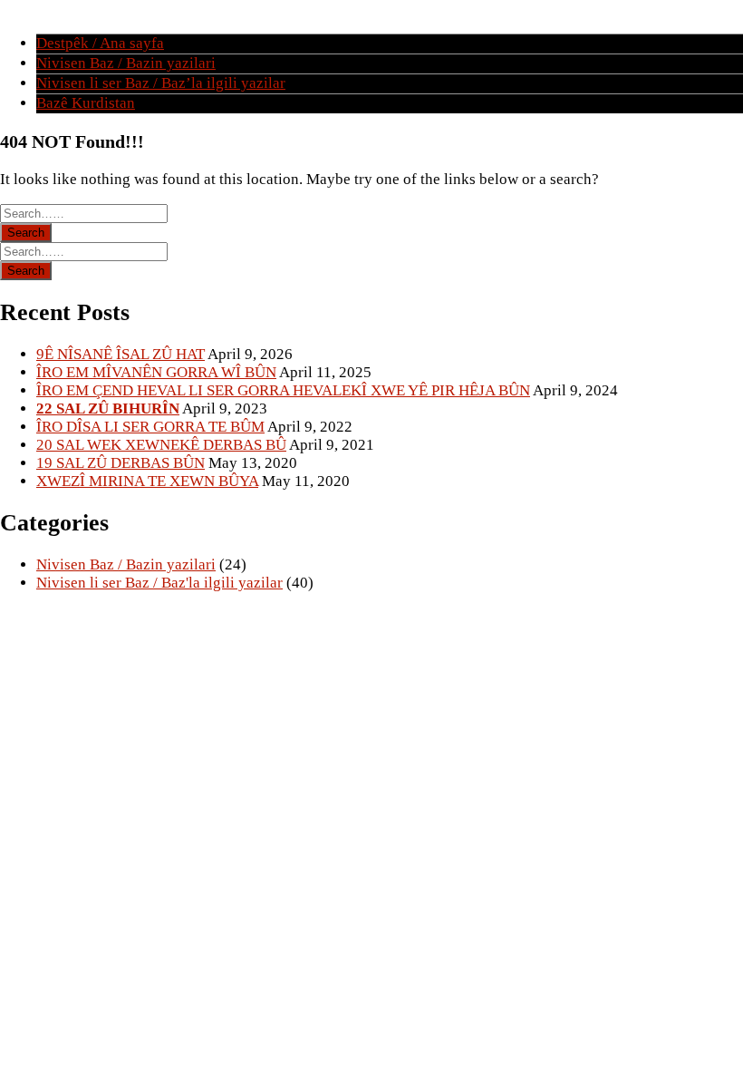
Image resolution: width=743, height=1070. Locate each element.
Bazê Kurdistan (85, 103)
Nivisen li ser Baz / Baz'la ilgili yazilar (159, 582)
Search (25, 232)
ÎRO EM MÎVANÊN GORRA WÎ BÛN (156, 372)
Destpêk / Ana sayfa (100, 43)
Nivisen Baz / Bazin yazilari (126, 63)
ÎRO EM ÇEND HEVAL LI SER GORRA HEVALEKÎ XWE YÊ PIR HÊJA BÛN (283, 390)
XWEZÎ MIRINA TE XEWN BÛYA (147, 481)
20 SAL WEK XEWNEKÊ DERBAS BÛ (161, 444)
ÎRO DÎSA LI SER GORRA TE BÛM (150, 426)
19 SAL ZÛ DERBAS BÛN (120, 463)
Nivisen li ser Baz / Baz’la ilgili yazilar (160, 83)
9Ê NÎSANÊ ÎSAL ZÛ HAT (120, 354)
